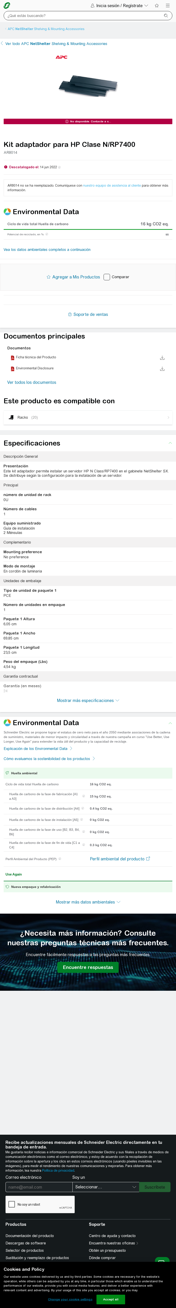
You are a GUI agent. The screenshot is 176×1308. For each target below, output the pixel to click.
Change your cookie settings (70, 1299)
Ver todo (56, 44)
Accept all (110, 1299)
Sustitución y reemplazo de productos (37, 1258)
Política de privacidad (58, 1170)
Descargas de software (26, 1243)
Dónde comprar (102, 1258)
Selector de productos (25, 1250)
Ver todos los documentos (31, 382)
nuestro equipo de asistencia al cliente (112, 185)
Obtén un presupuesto (107, 1250)
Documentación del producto (30, 1236)
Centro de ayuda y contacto (112, 1236)
